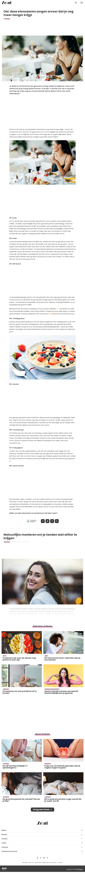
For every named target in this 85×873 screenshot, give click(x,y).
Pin (52, 521)
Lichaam (7, 18)
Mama (4, 830)
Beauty (4, 834)
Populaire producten (9, 851)
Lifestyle (5, 847)
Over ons (31, 862)
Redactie (24, 862)
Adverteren (38, 862)
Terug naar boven (41, 809)
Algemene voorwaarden (49, 862)
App (57, 521)
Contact (60, 862)
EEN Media (80, 869)
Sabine (28, 541)
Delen (43, 521)
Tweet (47, 521)
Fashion (4, 839)
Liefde (4, 843)
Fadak (27, 18)
